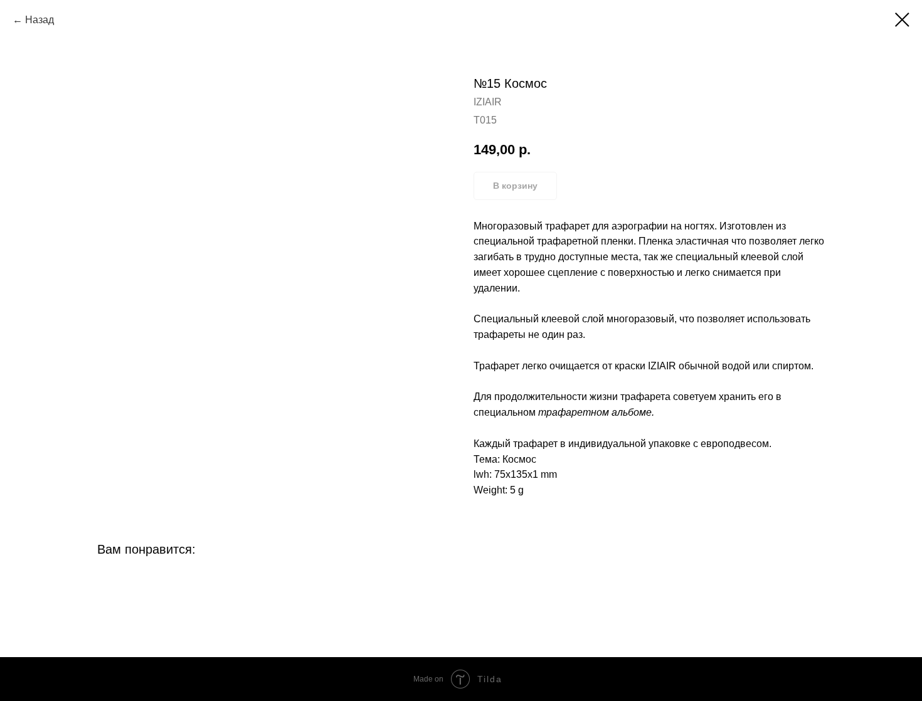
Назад (39, 19)
